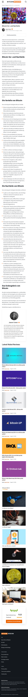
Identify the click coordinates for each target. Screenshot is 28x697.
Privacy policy (4, 668)
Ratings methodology (5, 647)
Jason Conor (13, 322)
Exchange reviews (5, 659)
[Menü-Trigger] (3, 2)
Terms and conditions (5, 671)
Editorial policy (4, 644)
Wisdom (8, 633)
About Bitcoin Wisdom (6, 639)
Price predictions (4, 654)
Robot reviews (4, 656)
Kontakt (3, 642)
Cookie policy (4, 674)
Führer (2, 661)
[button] (26, 2)
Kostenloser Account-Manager (14, 621)
